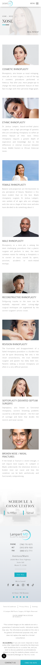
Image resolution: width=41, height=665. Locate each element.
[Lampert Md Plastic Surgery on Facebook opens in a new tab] (8, 585)
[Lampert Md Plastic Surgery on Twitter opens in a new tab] (13, 585)
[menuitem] (8, 585)
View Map (20, 575)
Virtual (30, 512)
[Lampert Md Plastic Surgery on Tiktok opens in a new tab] (32, 585)
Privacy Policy (24, 607)
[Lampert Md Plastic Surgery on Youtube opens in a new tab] (18, 585)
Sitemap (35, 607)
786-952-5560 (29, 655)
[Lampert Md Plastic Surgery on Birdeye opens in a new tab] (27, 585)
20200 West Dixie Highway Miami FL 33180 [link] (20, 562)
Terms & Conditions (9, 607)
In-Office (12, 512)
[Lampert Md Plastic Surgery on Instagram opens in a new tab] (23, 585)
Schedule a (20, 504)
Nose (11, 16)
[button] (4, 656)
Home (4, 16)
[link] (26, 544)
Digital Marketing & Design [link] (23, 616)
